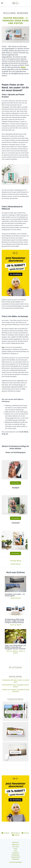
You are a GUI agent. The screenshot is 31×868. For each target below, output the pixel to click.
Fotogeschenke (15, 857)
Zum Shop (15, 846)
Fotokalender (15, 855)
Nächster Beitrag (15, 564)
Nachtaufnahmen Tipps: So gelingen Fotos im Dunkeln (15, 686)
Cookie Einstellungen (15, 862)
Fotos (15, 851)
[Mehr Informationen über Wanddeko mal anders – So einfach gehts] (15, 584)
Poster (15, 849)
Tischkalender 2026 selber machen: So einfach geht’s (15, 681)
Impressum (15, 842)
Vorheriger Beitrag (15, 560)
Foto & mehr (9, 13)
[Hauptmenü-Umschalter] (2, 3)
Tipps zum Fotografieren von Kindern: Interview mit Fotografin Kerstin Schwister (15, 647)
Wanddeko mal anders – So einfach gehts (15, 595)
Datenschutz (15, 844)
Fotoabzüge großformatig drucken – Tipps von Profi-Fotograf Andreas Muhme (14, 620)
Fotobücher (15, 853)
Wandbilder (15, 859)
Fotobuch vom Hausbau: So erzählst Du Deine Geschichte (15, 690)
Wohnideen (22, 13)
